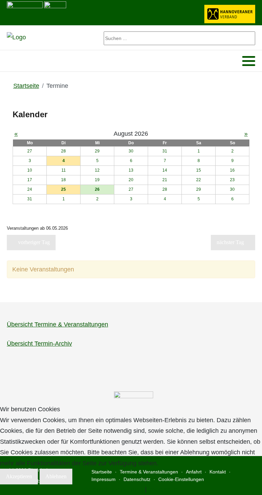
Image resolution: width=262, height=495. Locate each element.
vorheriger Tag (33, 242)
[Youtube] (20, 61)
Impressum (163, 489)
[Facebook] (11, 61)
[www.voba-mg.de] (55, 12)
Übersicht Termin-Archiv (39, 343)
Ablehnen (56, 476)
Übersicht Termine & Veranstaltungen (57, 324)
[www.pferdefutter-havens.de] (25, 12)
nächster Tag (231, 242)
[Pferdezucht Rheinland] (16, 37)
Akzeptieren (19, 476)
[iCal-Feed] (252, 255)
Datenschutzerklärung (113, 489)
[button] (248, 61)
